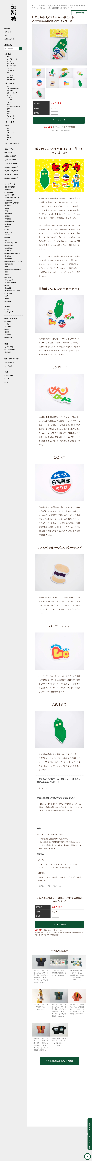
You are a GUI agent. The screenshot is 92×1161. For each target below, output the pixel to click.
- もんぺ (8, 86)
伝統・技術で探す (11, 318)
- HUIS (6, 266)
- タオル (8, 72)
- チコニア (7, 250)
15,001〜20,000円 (11, 171)
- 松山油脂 (7, 288)
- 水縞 (6, 296)
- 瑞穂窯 (6, 298)
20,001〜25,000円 (11, 174)
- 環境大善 (7, 216)
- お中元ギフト (8, 347)
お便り (6, 35)
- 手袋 (8, 111)
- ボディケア (10, 61)
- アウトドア (10, 132)
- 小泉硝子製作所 (9, 221)
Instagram (8, 375)
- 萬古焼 (6, 329)
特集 (6, 344)
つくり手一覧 (9, 184)
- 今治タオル (8, 334)
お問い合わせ (9, 39)
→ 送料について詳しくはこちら (49, 886)
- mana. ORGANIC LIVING (12, 290)
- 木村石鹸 (7, 219)
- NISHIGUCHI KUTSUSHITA (13, 261)
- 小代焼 (6, 324)
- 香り (8, 130)
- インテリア (10, 128)
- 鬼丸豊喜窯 (8, 200)
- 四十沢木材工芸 (9, 187)
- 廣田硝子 (7, 274)
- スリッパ (9, 75)
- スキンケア (10, 63)
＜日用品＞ (8, 54)
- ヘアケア (9, 68)
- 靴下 (8, 109)
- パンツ (8, 102)
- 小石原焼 (7, 326)
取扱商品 (8, 45)
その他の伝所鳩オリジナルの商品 (59, 1061)
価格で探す (9, 149)
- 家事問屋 (7, 205)
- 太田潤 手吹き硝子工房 (11, 197)
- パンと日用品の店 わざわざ (13, 269)
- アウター (9, 90)
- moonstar (7, 304)
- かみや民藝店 (8, 213)
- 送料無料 (7, 352)
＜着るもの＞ (9, 83)
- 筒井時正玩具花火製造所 (12, 253)
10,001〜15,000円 (11, 167)
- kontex (7, 226)
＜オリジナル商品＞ (11, 143)
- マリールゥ (8, 293)
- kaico (6, 208)
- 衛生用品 (9, 77)
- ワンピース (10, 118)
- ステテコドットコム (10, 242)
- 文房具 (8, 137)
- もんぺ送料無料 (9, 349)
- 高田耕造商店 (8, 245)
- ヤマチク (7, 309)
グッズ (55, 5)
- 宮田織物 (7, 301)
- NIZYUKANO (8, 264)
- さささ (6, 229)
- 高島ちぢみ (8, 337)
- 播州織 (6, 332)
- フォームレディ (9, 280)
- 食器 (8, 56)
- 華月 (6, 211)
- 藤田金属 (7, 277)
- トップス (9, 100)
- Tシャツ (9, 97)
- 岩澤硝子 (7, 189)
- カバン (8, 113)
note (6, 382)
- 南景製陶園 (8, 258)
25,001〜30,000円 (11, 178)
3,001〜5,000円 (10, 160)
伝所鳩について (10, 28)
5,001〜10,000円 (10, 163)
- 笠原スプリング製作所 (11, 203)
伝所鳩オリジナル (67, 5)
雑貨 (49, 5)
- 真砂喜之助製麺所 (10, 282)
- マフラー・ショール (13, 106)
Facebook (8, 379)
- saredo (7, 235)
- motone (7, 306)
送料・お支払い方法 (11, 359)
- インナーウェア (11, 93)
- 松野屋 (6, 285)
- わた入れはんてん (12, 88)
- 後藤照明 (7, 224)
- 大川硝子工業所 (9, 195)
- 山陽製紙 (7, 237)
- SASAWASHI (8, 232)
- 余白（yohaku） (9, 312)
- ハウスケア (10, 70)
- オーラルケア (11, 65)
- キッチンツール (11, 59)
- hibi (5, 272)
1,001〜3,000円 (10, 156)
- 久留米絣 (7, 321)
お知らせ (7, 32)
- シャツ (8, 95)
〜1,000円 (8, 152)
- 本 (7, 139)
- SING (6, 240)
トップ (34, 5)
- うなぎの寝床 (8, 192)
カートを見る (9, 362)
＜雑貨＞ (7, 125)
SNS (6, 372)
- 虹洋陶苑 (7, 256)
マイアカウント (10, 366)
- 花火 (8, 135)
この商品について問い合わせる (59, 131)
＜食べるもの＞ (10, 122)
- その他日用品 (11, 79)
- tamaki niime (8, 248)
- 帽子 (8, 104)
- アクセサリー (11, 116)
